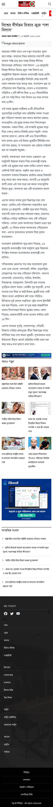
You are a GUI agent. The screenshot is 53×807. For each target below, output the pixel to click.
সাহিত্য (7, 751)
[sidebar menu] (3, 4)
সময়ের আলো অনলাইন (10, 36)
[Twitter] (12, 613)
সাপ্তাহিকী (35, 13)
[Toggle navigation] (49, 4)
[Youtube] (18, 613)
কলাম (13, 13)
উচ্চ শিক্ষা (8, 697)
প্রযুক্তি (6, 744)
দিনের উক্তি (8, 690)
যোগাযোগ (26, 780)
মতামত (7, 682)
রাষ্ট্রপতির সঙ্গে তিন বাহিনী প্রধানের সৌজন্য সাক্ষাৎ (25, 538)
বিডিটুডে (26, 772)
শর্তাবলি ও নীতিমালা (26, 787)
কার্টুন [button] (44, 13)
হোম (6, 13)
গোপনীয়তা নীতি (27, 794)
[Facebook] (6, 613)
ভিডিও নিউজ (23, 13)
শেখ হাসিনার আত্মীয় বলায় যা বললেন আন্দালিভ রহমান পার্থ (13, 458)
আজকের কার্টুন (10, 724)
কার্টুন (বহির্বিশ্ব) (10, 717)
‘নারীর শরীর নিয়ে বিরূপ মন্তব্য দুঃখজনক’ (21, 560)
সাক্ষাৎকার (8, 675)
